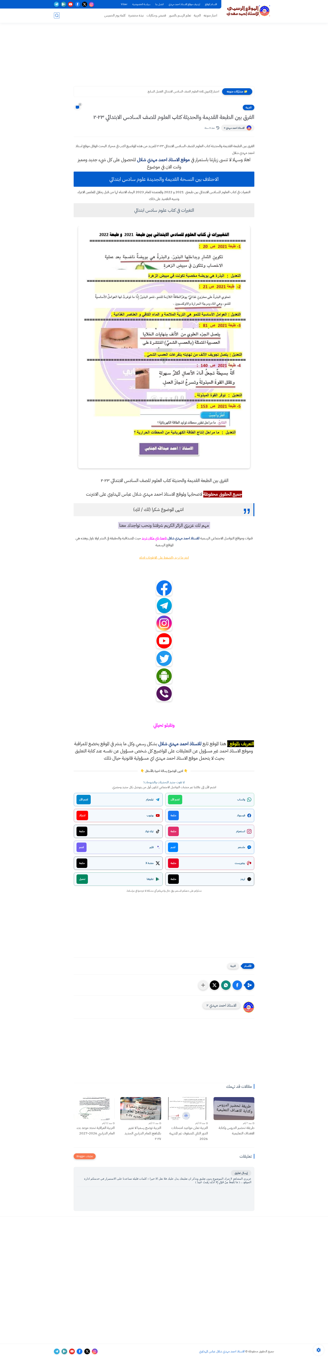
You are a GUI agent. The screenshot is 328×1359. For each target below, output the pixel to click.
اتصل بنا (159, 4)
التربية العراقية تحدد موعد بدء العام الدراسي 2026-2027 (96, 1130)
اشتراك (82, 815)
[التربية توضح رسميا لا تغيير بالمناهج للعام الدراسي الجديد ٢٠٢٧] (140, 1108)
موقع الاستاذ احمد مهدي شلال (163, 159)
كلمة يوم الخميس (114, 15)
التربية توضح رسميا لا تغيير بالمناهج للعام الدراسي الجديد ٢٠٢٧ (143, 1133)
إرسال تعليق (241, 1173)
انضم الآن (175, 799)
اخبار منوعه (210, 15)
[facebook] (77, 4)
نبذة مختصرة (136, 15)
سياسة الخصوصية (141, 4)
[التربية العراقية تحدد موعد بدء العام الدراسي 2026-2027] (94, 1108)
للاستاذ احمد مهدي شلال (183, 538)
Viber (124, 4)
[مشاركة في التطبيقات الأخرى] (203, 985)
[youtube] (70, 4)
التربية (197, 15)
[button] (237, 985)
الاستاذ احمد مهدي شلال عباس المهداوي (222, 1351)
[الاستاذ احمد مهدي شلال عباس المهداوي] (248, 11)
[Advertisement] (164, 56)
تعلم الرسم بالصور (180, 15)
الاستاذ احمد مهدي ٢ (234, 128)
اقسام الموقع (211, 4)
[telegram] (56, 4)
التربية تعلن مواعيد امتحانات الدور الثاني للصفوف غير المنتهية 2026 (188, 1133)
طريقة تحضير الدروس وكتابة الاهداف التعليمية (236, 1130)
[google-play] (63, 4)
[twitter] (84, 4)
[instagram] (91, 4)
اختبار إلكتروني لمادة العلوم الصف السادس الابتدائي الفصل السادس (182, 91)
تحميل (82, 879)
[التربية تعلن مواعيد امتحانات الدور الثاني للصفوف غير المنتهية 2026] (187, 1108)
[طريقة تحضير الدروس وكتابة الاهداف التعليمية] (234, 1108)
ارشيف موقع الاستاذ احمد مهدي (184, 4)
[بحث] (57, 15)
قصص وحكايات (156, 15)
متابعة (173, 815)
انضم (173, 847)
